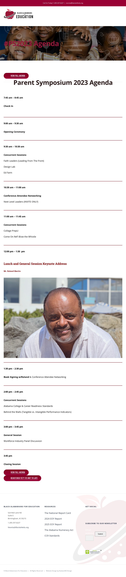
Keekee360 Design (65, 571)
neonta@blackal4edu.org (74, 3)
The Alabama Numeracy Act (59, 529)
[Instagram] (93, 513)
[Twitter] (89, 513)
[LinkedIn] (100, 513)
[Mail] (107, 513)
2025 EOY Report (53, 524)
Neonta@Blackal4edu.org (18, 527)
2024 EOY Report (53, 518)
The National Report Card (58, 513)
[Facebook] (86, 513)
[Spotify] (103, 513)
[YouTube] (96, 513)
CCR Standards (52, 535)
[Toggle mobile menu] (121, 12)
